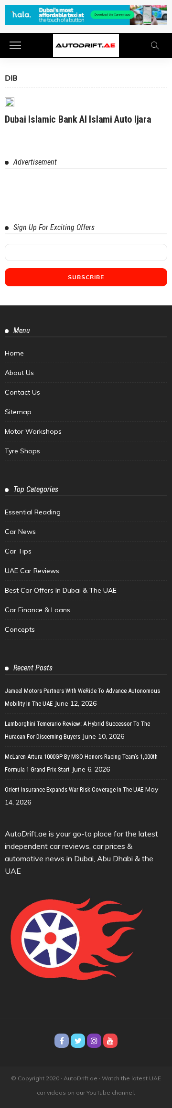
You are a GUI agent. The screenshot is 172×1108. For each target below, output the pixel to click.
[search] (154, 45)
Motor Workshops (33, 431)
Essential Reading (33, 512)
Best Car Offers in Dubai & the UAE (61, 590)
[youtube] (110, 1041)
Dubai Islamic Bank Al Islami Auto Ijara (78, 119)
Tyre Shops (22, 451)
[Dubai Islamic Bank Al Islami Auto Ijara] (9, 102)
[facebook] (61, 1041)
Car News (20, 531)
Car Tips (18, 551)
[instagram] (94, 1041)
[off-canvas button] (15, 45)
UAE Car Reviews (32, 570)
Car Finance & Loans (37, 610)
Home (14, 353)
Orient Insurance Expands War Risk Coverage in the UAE (74, 789)
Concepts (20, 629)
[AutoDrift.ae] (86, 44)
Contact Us (22, 392)
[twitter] (78, 1041)
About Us (19, 372)
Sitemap (18, 412)
